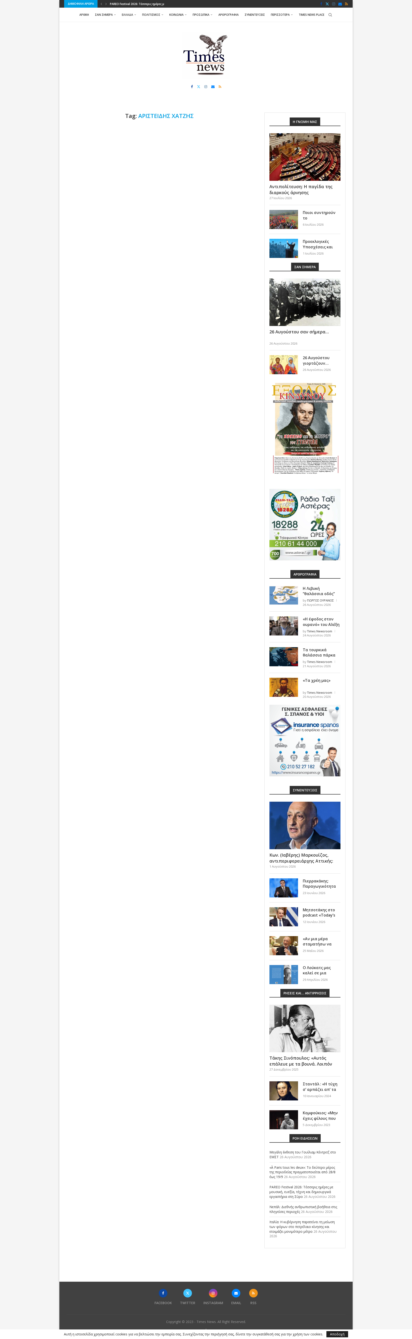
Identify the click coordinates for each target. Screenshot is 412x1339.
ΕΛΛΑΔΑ (127, 15)
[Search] (330, 15)
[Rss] (346, 4)
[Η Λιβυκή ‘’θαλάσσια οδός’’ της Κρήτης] (283, 595)
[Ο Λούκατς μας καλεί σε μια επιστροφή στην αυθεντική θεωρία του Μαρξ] (283, 974)
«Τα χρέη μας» (316, 680)
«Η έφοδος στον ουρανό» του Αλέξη (321, 621)
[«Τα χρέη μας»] (283, 687)
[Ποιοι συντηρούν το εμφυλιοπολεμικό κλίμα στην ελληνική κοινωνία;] (283, 219)
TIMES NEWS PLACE (311, 15)
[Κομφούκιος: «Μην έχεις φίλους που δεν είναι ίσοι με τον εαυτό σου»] (283, 1119)
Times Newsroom (319, 631)
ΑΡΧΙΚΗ (84, 15)
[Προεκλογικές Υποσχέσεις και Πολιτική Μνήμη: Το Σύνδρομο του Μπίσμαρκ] (283, 248)
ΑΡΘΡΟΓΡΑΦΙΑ (228, 15)
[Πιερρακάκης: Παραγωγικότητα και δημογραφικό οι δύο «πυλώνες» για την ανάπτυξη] (283, 887)
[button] (101, 4)
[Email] (340, 4)
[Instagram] (333, 4)
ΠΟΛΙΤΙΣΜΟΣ (151, 15)
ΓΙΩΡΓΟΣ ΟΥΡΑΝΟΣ (320, 600)
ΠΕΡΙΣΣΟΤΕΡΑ (280, 15)
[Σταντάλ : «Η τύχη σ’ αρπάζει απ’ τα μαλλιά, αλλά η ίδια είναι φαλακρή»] (283, 1090)
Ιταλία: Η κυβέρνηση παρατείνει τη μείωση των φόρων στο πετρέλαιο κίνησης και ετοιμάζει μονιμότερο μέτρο (302, 1226)
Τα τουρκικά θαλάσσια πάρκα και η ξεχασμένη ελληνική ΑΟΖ (319, 657)
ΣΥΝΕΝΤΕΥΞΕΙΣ (255, 15)
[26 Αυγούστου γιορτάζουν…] (283, 364)
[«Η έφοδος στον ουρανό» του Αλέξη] (283, 625)
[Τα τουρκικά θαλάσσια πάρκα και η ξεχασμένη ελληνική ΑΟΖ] (283, 656)
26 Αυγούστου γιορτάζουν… (316, 360)
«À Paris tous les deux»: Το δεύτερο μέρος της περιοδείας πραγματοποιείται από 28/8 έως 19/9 (302, 1172)
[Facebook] (321, 4)
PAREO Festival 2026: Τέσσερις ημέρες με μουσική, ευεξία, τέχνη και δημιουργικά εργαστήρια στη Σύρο (301, 1192)
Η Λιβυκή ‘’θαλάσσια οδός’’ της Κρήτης (319, 594)
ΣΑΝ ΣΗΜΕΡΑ (104, 15)
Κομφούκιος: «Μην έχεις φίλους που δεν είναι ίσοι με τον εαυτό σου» (320, 1120)
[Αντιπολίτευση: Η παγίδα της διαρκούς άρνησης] (304, 157)
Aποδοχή (337, 1334)
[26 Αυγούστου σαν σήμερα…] (304, 302)
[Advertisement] (159, 160)
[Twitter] (327, 4)
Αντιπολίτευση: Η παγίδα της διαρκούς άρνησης (301, 189)
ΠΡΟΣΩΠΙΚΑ (201, 15)
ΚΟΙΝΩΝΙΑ (176, 15)
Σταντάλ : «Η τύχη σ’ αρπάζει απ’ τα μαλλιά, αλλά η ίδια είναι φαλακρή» (321, 1092)
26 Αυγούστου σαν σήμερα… (299, 332)
